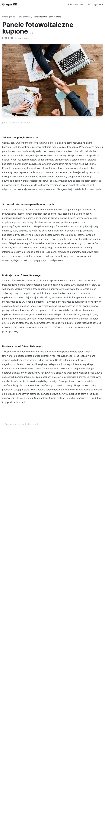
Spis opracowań (76, 4)
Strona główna (95, 4)
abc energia (24, 17)
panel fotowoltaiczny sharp (16, 122)
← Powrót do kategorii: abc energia (20, 424)
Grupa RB (9, 4)
